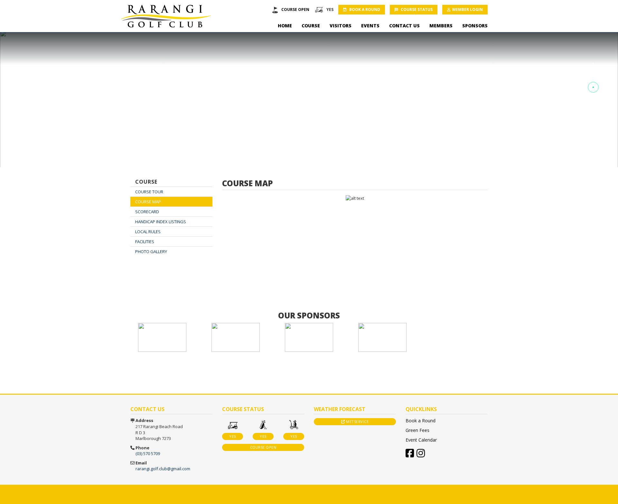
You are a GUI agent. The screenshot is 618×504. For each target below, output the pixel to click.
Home (285, 26)
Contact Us (404, 26)
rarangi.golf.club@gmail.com (163, 469)
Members (441, 26)
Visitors (340, 26)
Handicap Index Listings (160, 222)
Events (370, 26)
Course (311, 26)
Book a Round (364, 9)
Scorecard (147, 212)
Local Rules (148, 231)
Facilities (144, 241)
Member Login (467, 9)
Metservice (357, 421)
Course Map (148, 202)
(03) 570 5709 (148, 453)
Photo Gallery (151, 251)
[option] (162, 337)
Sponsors (475, 26)
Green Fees (417, 430)
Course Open (295, 9)
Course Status (416, 9)
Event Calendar (421, 440)
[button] (593, 63)
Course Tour (149, 192)
